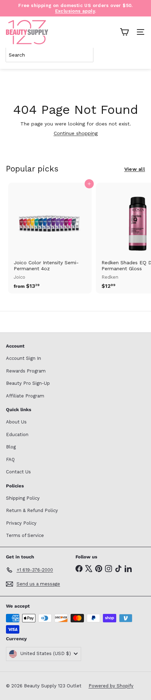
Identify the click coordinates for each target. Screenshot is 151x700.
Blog (11, 446)
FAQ (10, 459)
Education (17, 434)
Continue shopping (76, 133)
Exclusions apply (75, 11)
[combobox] (49, 55)
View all (134, 169)
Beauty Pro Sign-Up (28, 383)
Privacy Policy (21, 523)
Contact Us (18, 471)
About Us (16, 421)
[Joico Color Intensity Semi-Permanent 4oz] (49, 238)
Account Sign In (23, 358)
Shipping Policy (23, 498)
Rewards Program (26, 371)
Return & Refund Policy (32, 510)
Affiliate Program (25, 395)
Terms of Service (25, 535)
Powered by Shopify (110, 685)
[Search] (138, 55)
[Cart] (124, 32)
